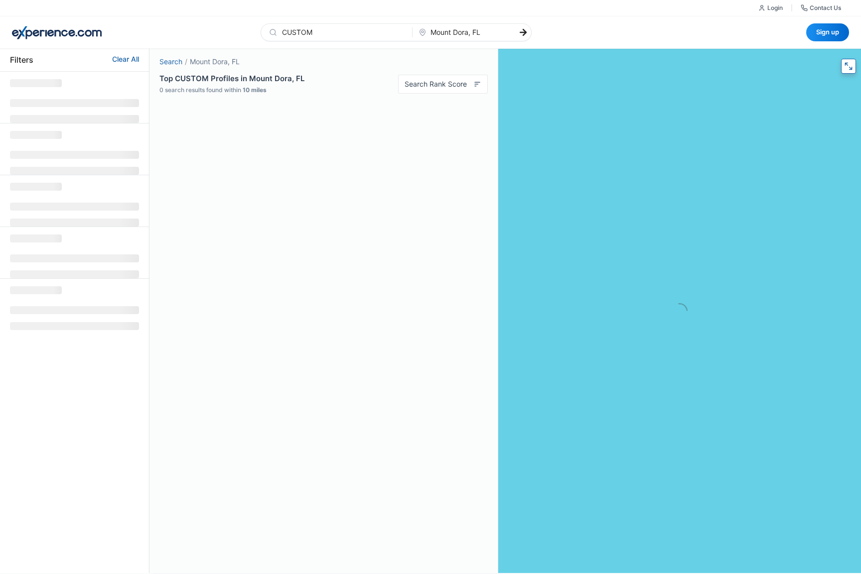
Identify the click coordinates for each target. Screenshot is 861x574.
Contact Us (825, 7)
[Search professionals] (523, 32)
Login (775, 7)
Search (170, 61)
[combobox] (342, 32)
